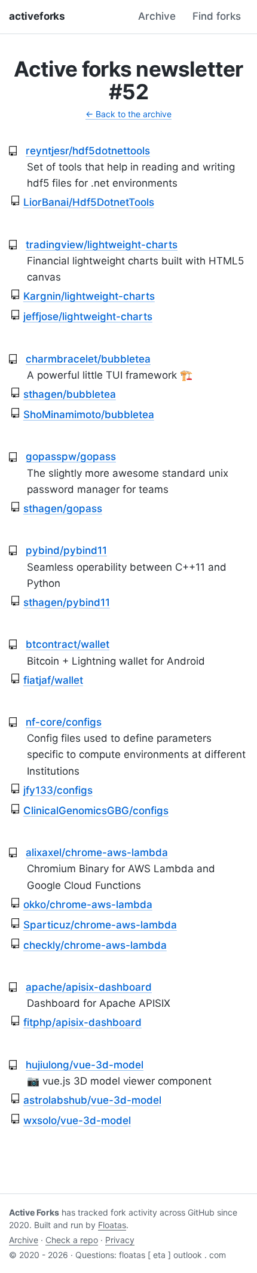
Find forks (216, 16)
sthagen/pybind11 (66, 602)
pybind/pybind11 (66, 550)
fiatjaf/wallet (53, 680)
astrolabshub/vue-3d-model (92, 1100)
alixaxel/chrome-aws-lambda (97, 852)
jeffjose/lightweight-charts (87, 316)
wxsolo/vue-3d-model (77, 1120)
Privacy (119, 1240)
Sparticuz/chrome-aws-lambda (100, 925)
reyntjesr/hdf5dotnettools (88, 151)
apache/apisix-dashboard (89, 987)
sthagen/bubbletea (69, 394)
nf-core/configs (64, 722)
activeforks (37, 16)
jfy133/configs (58, 790)
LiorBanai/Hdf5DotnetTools (88, 202)
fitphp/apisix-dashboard (82, 1022)
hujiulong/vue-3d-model (84, 1065)
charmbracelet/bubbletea (88, 359)
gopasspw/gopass (71, 456)
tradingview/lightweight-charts (102, 245)
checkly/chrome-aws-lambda (95, 945)
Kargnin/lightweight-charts (89, 296)
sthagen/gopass (62, 508)
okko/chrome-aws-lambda (87, 904)
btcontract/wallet (67, 644)
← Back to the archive (128, 114)
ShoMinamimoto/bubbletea (88, 415)
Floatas (112, 1225)
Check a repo (71, 1240)
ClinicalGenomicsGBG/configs (96, 811)
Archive (157, 16)
